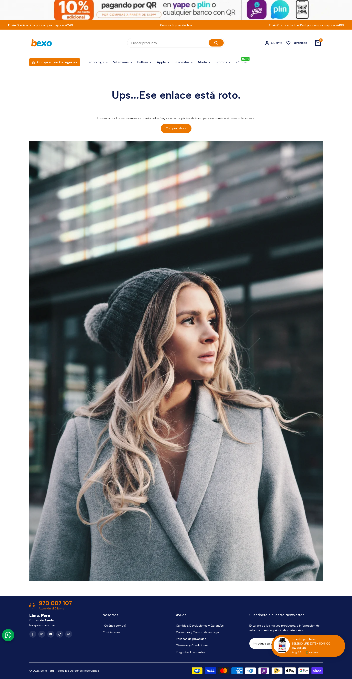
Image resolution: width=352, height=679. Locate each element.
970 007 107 (55, 603)
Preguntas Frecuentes (190, 652)
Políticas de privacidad (191, 639)
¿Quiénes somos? (114, 625)
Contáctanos (111, 632)
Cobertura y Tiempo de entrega (197, 632)
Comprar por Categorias (57, 62)
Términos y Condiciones (192, 645)
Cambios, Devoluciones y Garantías (200, 625)
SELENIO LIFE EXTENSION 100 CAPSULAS (311, 646)
